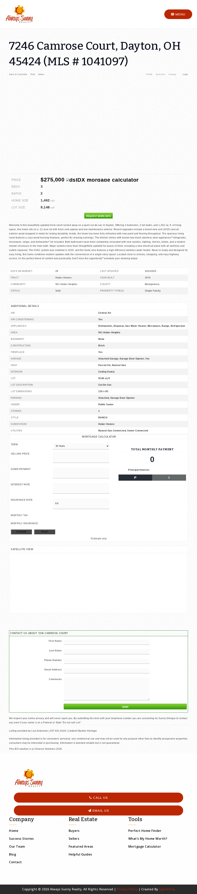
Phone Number (53, 660)
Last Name (55, 650)
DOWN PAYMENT (21, 469)
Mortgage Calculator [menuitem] (144, 846)
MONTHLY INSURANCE (24, 523)
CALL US (100, 798)
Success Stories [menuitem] (21, 838)
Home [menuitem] (13, 831)
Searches (160, 74)
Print (32, 74)
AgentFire (166, 889)
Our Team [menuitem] (17, 846)
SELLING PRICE (20, 453)
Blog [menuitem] (12, 854)
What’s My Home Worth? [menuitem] (147, 838)
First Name (55, 641)
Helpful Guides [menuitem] (80, 854)
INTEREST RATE (20, 484)
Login (185, 74)
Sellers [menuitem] (74, 838)
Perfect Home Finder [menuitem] (145, 831)
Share (41, 74)
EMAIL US (100, 810)
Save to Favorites (18, 74)
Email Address (53, 669)
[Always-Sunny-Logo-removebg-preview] (19, 14)
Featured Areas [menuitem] (81, 846)
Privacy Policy (127, 889)
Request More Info (98, 216)
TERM (14, 444)
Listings (172, 74)
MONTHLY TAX (19, 515)
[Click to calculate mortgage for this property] (102, 180)
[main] (98, 390)
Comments (55, 679)
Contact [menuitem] (15, 862)
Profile (149, 74)
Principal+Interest (138, 470)
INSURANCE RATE (22, 500)
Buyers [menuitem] (74, 831)
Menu (179, 14)
